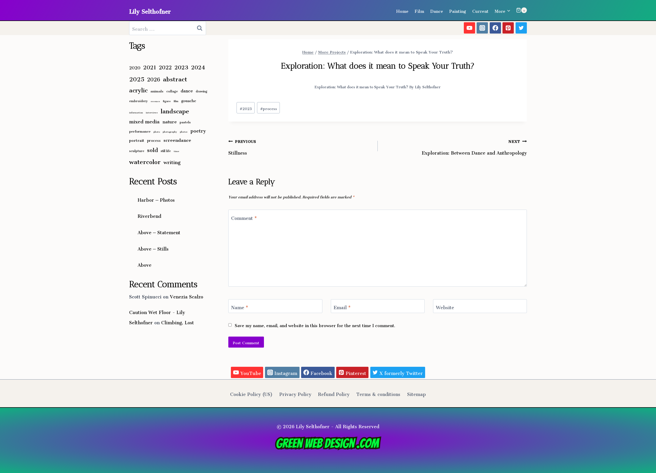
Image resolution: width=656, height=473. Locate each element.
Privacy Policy (295, 393)
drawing (201, 91)
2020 (134, 66)
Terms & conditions (378, 393)
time (176, 151)
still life (166, 150)
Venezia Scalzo (186, 296)
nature (169, 120)
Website (445, 307)
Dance (436, 10)
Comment (244, 218)
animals (156, 90)
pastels (185, 121)
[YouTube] (469, 28)
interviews (152, 112)
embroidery (138, 100)
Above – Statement (159, 231)
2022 (165, 66)
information (136, 112)
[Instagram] (482, 28)
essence (155, 101)
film (175, 100)
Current (480, 10)
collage (172, 90)
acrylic (138, 89)
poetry (198, 130)
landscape (175, 110)
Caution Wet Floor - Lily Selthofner (157, 316)
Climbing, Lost (177, 321)
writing (172, 161)
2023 (246, 107)
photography (170, 131)
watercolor (145, 160)
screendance (177, 139)
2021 (149, 66)
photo (156, 131)
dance (187, 90)
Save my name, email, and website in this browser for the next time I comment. (315, 324)
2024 (198, 66)
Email (342, 307)
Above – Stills (153, 248)
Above (144, 264)
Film (419, 10)
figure (167, 100)
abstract (175, 78)
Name (239, 307)
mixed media (144, 120)
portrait (136, 139)
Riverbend (149, 215)
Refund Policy (334, 393)
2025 (136, 77)
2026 (153, 78)
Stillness (242, 146)
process (268, 107)
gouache (188, 99)
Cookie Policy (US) (251, 393)
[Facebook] (495, 28)
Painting (457, 10)
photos (184, 131)
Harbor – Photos (156, 199)
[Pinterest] (508, 28)
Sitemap (416, 393)
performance (140, 130)
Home (402, 10)
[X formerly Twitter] (521, 28)
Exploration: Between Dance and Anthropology (474, 146)
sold (152, 149)
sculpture (136, 150)
